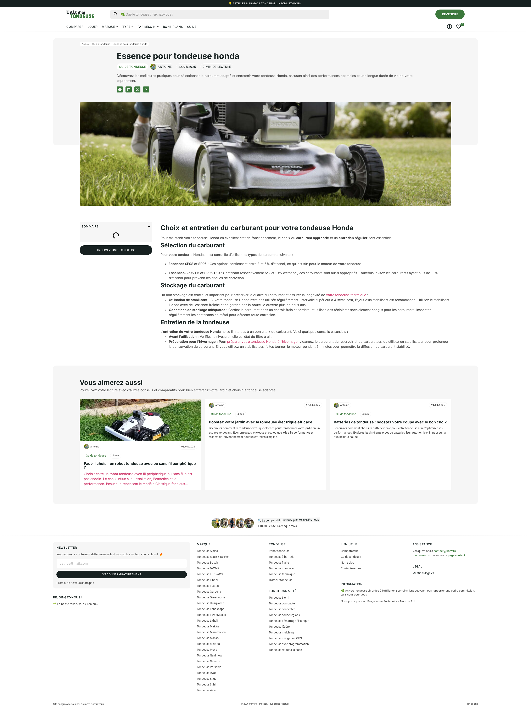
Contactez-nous (351, 568)
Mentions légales (423, 573)
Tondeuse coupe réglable (285, 615)
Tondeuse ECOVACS (210, 574)
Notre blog (347, 562)
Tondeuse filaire (279, 562)
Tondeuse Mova (207, 649)
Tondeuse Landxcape (210, 609)
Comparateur (349, 551)
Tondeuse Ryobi (207, 673)
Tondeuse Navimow (209, 655)
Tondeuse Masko (208, 638)
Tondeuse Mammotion (211, 632)
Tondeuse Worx (207, 690)
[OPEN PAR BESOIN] (158, 26)
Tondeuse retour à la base (285, 649)
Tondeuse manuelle (281, 568)
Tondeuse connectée (282, 609)
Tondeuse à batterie (281, 556)
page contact (456, 555)
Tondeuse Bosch (207, 562)
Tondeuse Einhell (207, 580)
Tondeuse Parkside (209, 667)
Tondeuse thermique (282, 574)
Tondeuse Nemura (208, 661)
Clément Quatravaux (92, 704)
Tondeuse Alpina (207, 551)
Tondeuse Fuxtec (208, 585)
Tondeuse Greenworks (211, 597)
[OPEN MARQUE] (117, 26)
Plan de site (472, 703)
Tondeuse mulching (281, 632)
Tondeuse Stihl (206, 684)
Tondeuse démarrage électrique (289, 620)
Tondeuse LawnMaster (211, 614)
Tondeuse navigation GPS (285, 638)
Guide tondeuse (101, 43)
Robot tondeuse (279, 551)
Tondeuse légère (279, 626)
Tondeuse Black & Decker (213, 556)
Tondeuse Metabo (208, 643)
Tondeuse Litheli (207, 620)
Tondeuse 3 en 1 (279, 597)
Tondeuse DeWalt (208, 568)
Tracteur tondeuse (280, 580)
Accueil (86, 43)
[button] (450, 14)
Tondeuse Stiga (207, 678)
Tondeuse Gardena (209, 591)
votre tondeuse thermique (346, 295)
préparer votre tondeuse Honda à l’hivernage (262, 341)
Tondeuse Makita (208, 626)
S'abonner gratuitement (121, 574)
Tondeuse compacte (282, 603)
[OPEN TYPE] (132, 26)
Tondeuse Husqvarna (210, 603)
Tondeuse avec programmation (289, 644)
